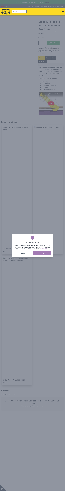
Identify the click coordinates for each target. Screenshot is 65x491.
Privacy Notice (45, 248)
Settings (23, 253)
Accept (42, 253)
